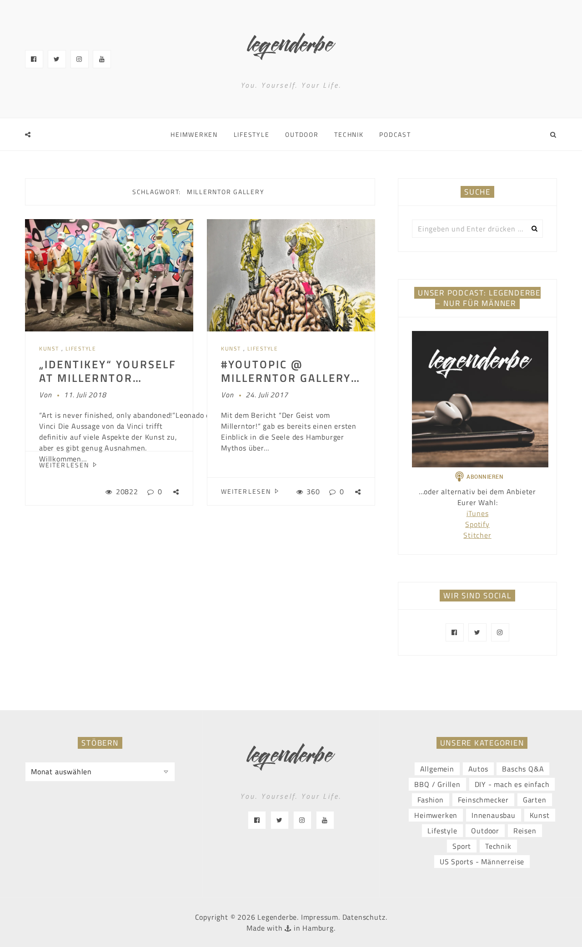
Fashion (430, 799)
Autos (478, 768)
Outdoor (301, 134)
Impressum (319, 917)
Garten (535, 799)
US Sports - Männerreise (482, 861)
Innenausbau (494, 815)
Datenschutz (364, 917)
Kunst (49, 348)
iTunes (478, 513)
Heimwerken (194, 134)
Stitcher (477, 535)
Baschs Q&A (523, 768)
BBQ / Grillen (437, 784)
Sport (461, 846)
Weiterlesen (65, 465)
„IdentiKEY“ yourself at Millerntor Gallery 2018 (107, 378)
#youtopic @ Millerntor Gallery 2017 (286, 378)
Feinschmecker (483, 799)
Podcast (395, 134)
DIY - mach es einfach (512, 784)
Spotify (477, 524)
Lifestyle (252, 134)
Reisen (525, 830)
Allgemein (437, 768)
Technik (348, 134)
